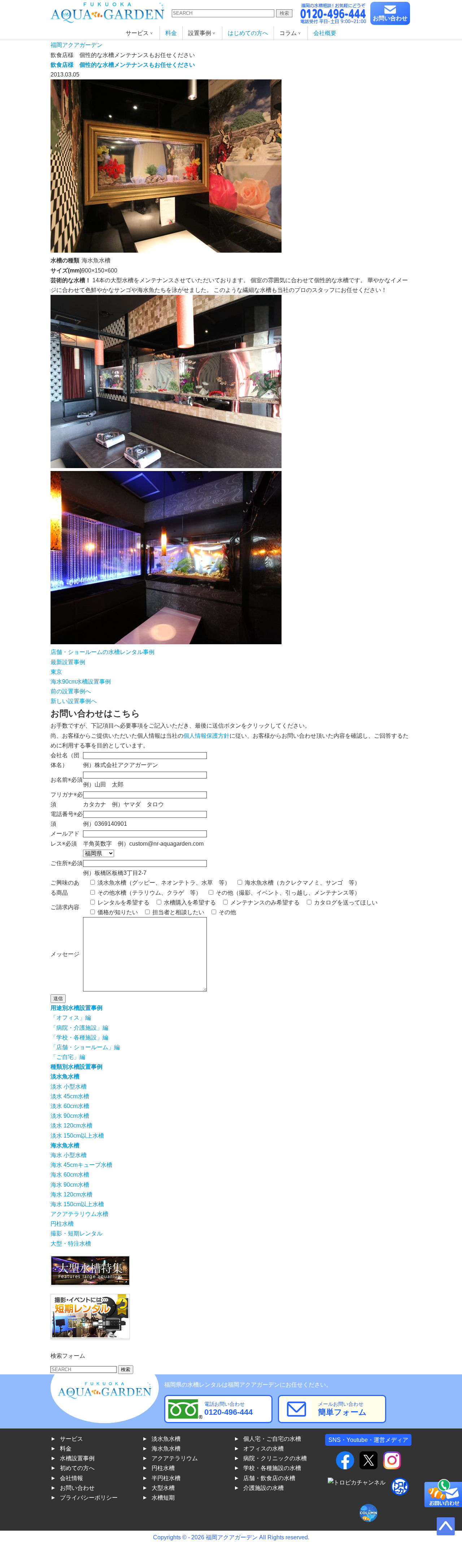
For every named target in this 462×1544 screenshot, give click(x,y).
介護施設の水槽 (263, 1488)
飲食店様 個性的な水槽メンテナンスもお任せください (123, 65)
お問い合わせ (390, 18)
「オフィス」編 (71, 1018)
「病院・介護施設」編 (79, 1028)
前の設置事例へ (71, 691)
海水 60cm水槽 (70, 1175)
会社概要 (324, 33)
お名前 (59, 780)
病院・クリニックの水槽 (275, 1458)
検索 (284, 13)
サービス (71, 1439)
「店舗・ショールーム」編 (85, 1047)
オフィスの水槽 (263, 1448)
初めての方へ (77, 1468)
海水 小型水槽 (69, 1155)
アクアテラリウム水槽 (79, 1214)
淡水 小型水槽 (69, 1086)
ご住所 (67, 863)
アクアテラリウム (175, 1458)
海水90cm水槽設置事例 (81, 682)
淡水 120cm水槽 (71, 1125)
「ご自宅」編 (68, 1057)
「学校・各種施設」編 (79, 1037)
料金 (171, 33)
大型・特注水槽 (71, 1243)
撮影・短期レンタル (77, 1233)
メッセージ (65, 954)
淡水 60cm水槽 (70, 1106)
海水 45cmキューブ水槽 (81, 1165)
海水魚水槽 (166, 1448)
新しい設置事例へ (74, 701)
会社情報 (71, 1478)
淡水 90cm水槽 (70, 1116)
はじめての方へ (248, 33)
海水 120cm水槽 (71, 1194)
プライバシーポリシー (89, 1498)
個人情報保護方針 (206, 736)
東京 (56, 672)
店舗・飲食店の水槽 (269, 1478)
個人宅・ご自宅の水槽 (272, 1439)
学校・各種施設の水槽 (272, 1468)
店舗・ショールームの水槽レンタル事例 (102, 652)
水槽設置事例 (77, 1458)
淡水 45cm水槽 (70, 1096)
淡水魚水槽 (166, 1439)
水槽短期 (163, 1498)
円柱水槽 (62, 1224)
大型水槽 (163, 1488)
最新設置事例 (68, 662)
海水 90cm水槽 (70, 1185)
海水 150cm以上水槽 (77, 1204)
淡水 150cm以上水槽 (77, 1136)
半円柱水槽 (166, 1478)
